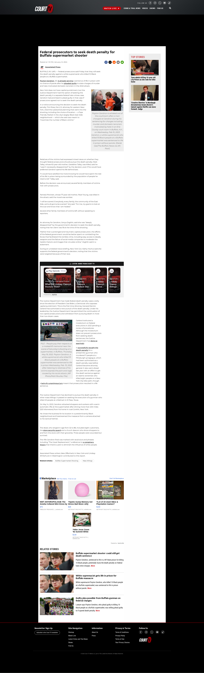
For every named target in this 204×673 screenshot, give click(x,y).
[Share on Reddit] (114, 62)
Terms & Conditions (122, 632)
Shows (152, 8)
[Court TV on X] (159, 4)
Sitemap (71, 632)
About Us (95, 632)
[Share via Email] (118, 62)
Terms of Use (119, 639)
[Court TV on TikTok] (169, 4)
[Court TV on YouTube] (164, 4)
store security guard (52, 430)
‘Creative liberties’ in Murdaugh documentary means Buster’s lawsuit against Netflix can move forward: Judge (143, 106)
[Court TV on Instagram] (155, 4)
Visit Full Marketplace (116, 478)
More (93, 566)
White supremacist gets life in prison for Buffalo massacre (96, 577)
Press (94, 636)
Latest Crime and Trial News (78, 639)
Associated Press (52, 67)
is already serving (65, 81)
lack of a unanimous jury (52, 383)
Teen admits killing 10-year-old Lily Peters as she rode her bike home (143, 79)
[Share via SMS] (122, 62)
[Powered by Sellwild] (121, 543)
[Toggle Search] (170, 8)
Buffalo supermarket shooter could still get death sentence (98, 554)
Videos (145, 8)
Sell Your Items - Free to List (66, 478)
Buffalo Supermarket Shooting (66, 461)
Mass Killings (87, 461)
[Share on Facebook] (106, 62)
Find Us (160, 8)
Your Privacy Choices (122, 642)
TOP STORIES (138, 57)
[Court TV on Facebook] (150, 4)
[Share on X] (110, 62)
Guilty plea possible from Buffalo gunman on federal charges (98, 599)
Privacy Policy (120, 636)
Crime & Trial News (132, 8)
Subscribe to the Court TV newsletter (47, 632)
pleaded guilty (70, 83)
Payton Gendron (47, 81)
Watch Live (110, 8)
